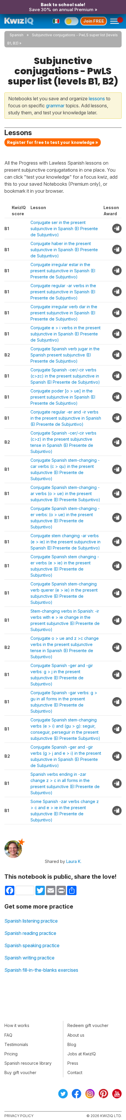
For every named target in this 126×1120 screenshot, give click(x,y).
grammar (55, 105)
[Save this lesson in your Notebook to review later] (117, 228)
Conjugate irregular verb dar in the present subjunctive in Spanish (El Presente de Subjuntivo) (63, 312)
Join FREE (93, 20)
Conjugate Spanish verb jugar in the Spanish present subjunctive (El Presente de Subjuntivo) (65, 354)
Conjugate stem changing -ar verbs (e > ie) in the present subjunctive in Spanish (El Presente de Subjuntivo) (65, 541)
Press (72, 1063)
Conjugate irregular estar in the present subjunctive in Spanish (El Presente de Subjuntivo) (62, 270)
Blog (71, 1044)
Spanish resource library (28, 1063)
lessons (97, 98)
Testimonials (16, 1044)
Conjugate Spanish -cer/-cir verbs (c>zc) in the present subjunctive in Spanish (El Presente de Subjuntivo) (65, 376)
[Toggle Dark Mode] (71, 21)
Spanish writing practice (29, 958)
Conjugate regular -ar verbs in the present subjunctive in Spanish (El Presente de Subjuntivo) (63, 291)
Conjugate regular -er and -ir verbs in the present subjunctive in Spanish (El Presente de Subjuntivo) (65, 418)
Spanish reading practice (30, 933)
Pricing (11, 1053)
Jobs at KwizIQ (81, 1053)
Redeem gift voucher (87, 1025)
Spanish (16, 35)
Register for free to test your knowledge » (52, 142)
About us (75, 1035)
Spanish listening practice (31, 921)
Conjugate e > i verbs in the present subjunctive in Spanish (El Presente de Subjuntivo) (65, 333)
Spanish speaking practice (31, 945)
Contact (74, 1072)
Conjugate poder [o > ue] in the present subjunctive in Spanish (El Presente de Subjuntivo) (62, 397)
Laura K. (73, 861)
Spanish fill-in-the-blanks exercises (41, 970)
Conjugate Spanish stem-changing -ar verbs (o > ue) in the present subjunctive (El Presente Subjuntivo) (65, 493)
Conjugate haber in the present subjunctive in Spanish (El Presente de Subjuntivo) (64, 249)
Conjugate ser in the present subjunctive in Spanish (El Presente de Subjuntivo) (64, 228)
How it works (16, 1025)
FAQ (8, 1035)
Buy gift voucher (20, 1072)
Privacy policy (18, 1116)
